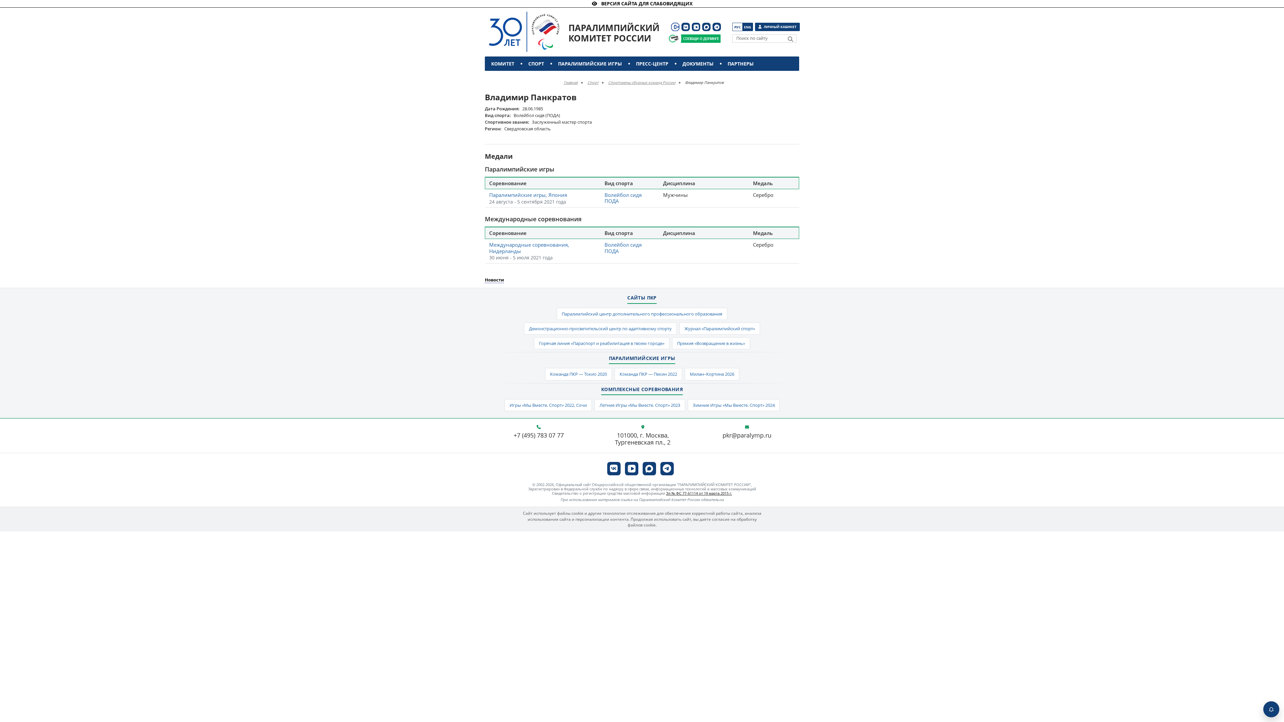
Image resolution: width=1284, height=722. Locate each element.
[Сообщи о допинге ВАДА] (673, 38)
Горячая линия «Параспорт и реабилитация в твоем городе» (601, 343)
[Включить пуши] (1271, 709)
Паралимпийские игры (590, 64)
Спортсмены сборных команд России (641, 82)
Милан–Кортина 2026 (712, 374)
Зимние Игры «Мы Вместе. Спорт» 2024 (734, 405)
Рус (737, 27)
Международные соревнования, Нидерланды (529, 247)
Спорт (536, 64)
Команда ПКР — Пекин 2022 (648, 374)
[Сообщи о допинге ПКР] (700, 38)
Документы (698, 64)
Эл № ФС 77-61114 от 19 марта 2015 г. (699, 493)
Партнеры (741, 64)
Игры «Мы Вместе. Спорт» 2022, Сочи (548, 405)
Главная (571, 82)
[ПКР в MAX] (706, 27)
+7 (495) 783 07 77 (539, 435)
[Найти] (790, 39)
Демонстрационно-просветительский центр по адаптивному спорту (600, 329)
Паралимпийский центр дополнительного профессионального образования (642, 314)
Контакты (506, 78)
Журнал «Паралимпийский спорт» (719, 329)
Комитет (502, 64)
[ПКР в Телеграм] (717, 27)
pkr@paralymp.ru (747, 435)
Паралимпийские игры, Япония (528, 195)
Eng (747, 27)
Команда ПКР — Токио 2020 (578, 374)
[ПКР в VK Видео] (696, 27)
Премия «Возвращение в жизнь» (711, 343)
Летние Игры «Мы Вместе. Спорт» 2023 (640, 405)
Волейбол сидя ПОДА (623, 198)
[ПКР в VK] (685, 27)
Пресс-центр (652, 64)
